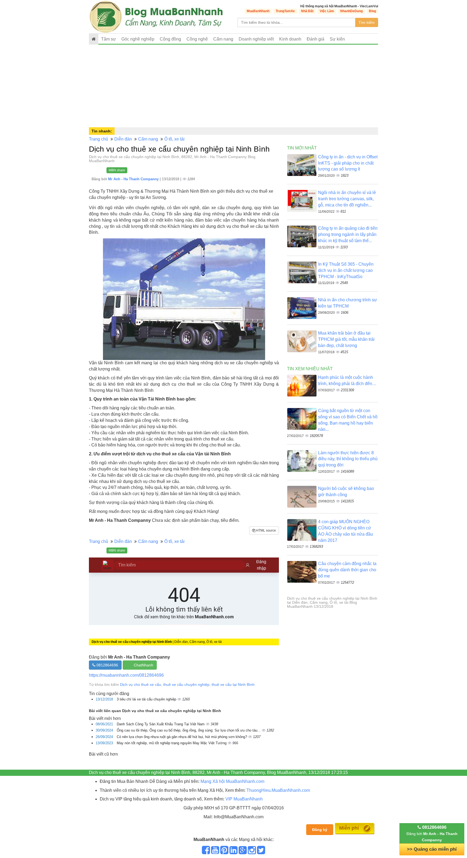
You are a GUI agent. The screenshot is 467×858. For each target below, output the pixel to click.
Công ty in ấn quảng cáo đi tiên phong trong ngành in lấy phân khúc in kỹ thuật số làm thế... (348, 234)
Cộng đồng (170, 39)
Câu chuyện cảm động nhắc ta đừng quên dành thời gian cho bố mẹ (347, 569)
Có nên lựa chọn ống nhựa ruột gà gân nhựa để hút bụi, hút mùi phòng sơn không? (182, 737)
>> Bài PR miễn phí (432, 849)
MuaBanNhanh (258, 11)
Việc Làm (327, 11)
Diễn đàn (123, 139)
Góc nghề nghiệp (137, 39)
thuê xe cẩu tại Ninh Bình (233, 684)
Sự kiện (337, 39)
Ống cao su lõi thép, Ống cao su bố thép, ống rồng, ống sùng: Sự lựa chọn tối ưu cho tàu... (189, 730)
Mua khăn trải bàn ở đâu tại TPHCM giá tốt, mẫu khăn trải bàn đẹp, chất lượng (346, 339)
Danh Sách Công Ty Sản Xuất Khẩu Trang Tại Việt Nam (161, 724)
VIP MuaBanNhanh (244, 799)
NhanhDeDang (351, 11)
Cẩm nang (223, 39)
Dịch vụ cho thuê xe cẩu (140, 684)
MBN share (117, 170)
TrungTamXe (285, 11)
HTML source (265, 530)
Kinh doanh (290, 39)
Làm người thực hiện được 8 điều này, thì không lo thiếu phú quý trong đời (348, 459)
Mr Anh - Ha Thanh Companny (134, 179)
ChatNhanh (143, 665)
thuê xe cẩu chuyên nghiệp (186, 684)
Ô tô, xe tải (174, 139)
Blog (372, 11)
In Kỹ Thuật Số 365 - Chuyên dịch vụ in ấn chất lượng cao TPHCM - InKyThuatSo (345, 270)
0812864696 (106, 665)
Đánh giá (315, 39)
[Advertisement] (233, 85)
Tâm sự (108, 39)
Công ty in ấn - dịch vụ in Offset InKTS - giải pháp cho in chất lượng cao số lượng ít (348, 163)
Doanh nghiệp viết (256, 39)
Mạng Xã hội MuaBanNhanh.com (232, 781)
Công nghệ (197, 39)
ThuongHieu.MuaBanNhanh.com (278, 790)
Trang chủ (98, 139)
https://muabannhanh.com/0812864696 (126, 675)
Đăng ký (319, 829)
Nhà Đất (307, 11)
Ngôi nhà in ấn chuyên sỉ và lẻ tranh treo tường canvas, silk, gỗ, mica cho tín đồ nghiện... (347, 198)
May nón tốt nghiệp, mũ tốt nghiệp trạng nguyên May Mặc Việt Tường (172, 743)
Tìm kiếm (367, 22)
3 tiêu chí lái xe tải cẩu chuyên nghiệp (147, 699)
